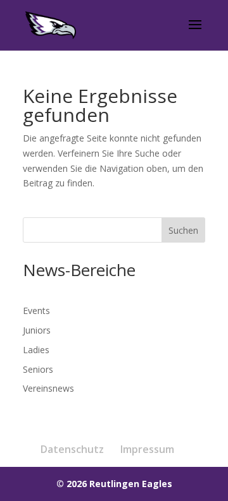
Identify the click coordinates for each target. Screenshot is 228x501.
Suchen (183, 230)
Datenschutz (72, 449)
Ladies (36, 350)
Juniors (37, 330)
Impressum (147, 449)
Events (36, 311)
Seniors (38, 369)
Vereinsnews (48, 388)
